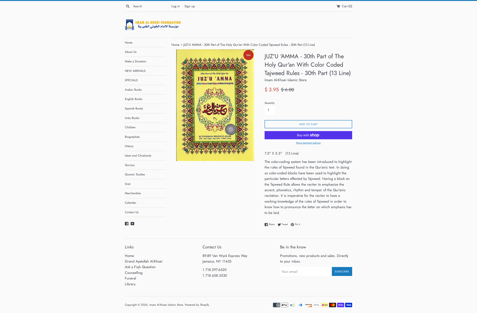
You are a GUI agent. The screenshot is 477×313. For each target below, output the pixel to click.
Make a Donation (135, 61)
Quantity (270, 103)
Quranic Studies (135, 174)
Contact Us (131, 212)
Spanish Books (134, 108)
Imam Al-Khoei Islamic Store (166, 305)
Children (130, 127)
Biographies (132, 137)
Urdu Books (132, 118)
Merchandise (133, 193)
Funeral (130, 278)
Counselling (134, 272)
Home (128, 42)
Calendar (130, 203)
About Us (130, 52)
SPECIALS (131, 80)
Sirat (127, 184)
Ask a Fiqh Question (140, 266)
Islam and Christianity (138, 155)
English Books (133, 99)
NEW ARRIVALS (135, 71)
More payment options (308, 143)
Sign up (189, 6)
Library (130, 284)
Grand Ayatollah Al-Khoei (143, 261)
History (129, 146)
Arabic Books (133, 90)
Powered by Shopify (197, 305)
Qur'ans (129, 165)
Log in (175, 6)
